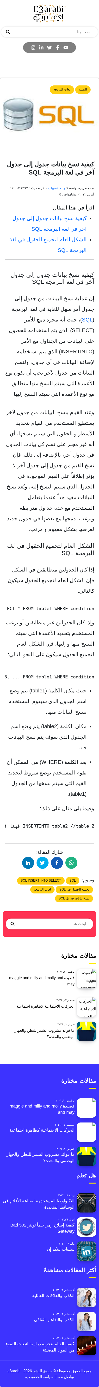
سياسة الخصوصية (39, 1377)
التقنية (83, 89)
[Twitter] (49, 47)
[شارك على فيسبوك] (57, 863)
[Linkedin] (41, 47)
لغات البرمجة (61, 89)
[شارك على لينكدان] (28, 863)
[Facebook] (57, 47)
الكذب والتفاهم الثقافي (54, 1319)
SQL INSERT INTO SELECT (41, 880)
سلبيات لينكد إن (60, 1249)
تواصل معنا (65, 1377)
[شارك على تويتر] (43, 863)
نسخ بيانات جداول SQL (74, 898)
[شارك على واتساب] (71, 863)
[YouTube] (65, 47)
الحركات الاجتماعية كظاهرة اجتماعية (45, 1006)
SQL (87, 320)
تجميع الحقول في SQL (74, 889)
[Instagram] (33, 47)
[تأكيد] (8, 32)
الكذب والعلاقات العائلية (53, 1295)
